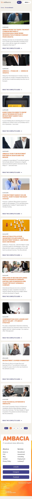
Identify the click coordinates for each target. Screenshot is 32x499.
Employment (21, 459)
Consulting (21, 456)
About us (5, 452)
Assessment (21, 454)
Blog (4, 456)
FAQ (4, 454)
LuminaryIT (21, 461)
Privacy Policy (7, 461)
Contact (5, 459)
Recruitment (21, 452)
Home (2, 7)
